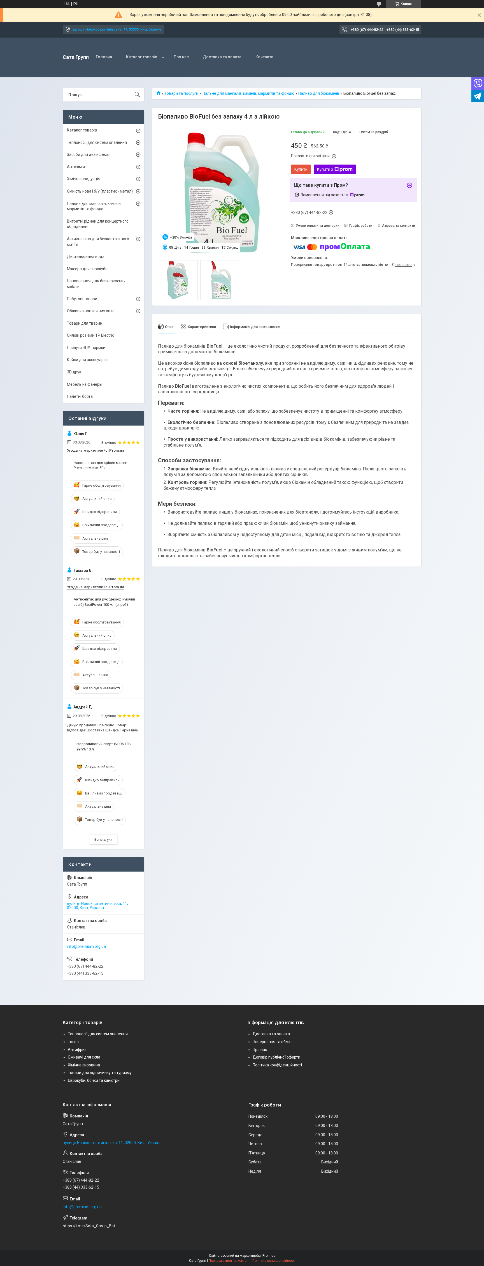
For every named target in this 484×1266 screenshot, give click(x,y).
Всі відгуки (103, 839)
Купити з (325, 169)
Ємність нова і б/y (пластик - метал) (100, 191)
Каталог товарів (141, 57)
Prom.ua (268, 1256)
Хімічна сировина (84, 1065)
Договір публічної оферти (276, 1057)
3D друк (74, 372)
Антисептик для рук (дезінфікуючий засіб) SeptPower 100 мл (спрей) (104, 601)
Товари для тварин (84, 323)
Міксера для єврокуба (87, 269)
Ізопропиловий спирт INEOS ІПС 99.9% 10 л (103, 746)
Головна (104, 57)
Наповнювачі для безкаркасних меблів (96, 284)
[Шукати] (137, 94)
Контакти (264, 57)
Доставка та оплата (222, 57)
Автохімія (76, 167)
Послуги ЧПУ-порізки (86, 347)
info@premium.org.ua (86, 946)
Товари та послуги (181, 93)
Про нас (181, 57)
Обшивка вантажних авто (91, 311)
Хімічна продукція (83, 179)
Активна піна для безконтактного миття (98, 242)
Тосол (73, 1041)
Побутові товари (82, 299)
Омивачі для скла (84, 1057)
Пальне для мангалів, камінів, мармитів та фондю (248, 93)
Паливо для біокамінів (318, 93)
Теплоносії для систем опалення (97, 142)
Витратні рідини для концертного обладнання (98, 224)
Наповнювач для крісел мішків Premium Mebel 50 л (100, 465)
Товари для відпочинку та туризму (100, 1072)
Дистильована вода (85, 256)
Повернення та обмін (272, 1041)
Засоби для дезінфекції (88, 154)
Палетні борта (80, 396)
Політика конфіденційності (277, 1065)
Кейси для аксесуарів (87, 359)
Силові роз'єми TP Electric (90, 335)
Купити (301, 169)
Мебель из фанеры (84, 384)
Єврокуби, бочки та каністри (94, 1080)
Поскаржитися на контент (229, 1261)
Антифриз (77, 1049)
